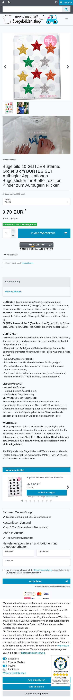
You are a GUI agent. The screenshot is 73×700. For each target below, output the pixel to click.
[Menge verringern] (13, 235)
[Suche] (66, 9)
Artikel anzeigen (46, 492)
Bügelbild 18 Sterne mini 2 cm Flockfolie (45, 478)
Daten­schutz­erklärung (33, 652)
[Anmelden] (3, 2)
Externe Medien (16, 662)
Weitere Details (13, 291)
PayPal (11, 665)
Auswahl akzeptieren (36, 693)
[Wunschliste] (56, 2)
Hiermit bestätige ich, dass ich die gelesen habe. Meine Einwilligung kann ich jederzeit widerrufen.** (37, 571)
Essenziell (13, 658)
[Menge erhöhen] (13, 231)
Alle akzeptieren (36, 679)
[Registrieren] (9, 2)
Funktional (13, 669)
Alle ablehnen (36, 686)
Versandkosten (27, 263)
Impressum (63, 645)
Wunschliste (12, 255)
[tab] (36, 282)
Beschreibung (12, 281)
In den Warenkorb (43, 233)
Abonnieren (35, 581)
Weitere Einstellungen (14, 673)
